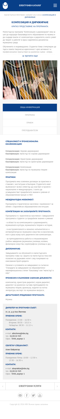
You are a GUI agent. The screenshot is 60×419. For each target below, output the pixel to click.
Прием (30, 123)
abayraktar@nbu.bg (20, 368)
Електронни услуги (30, 386)
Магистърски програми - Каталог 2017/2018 (22, 15)
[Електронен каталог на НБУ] (5, 5)
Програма (30, 115)
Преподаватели (30, 130)
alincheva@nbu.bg (20, 333)
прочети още (31, 56)
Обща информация (30, 107)
